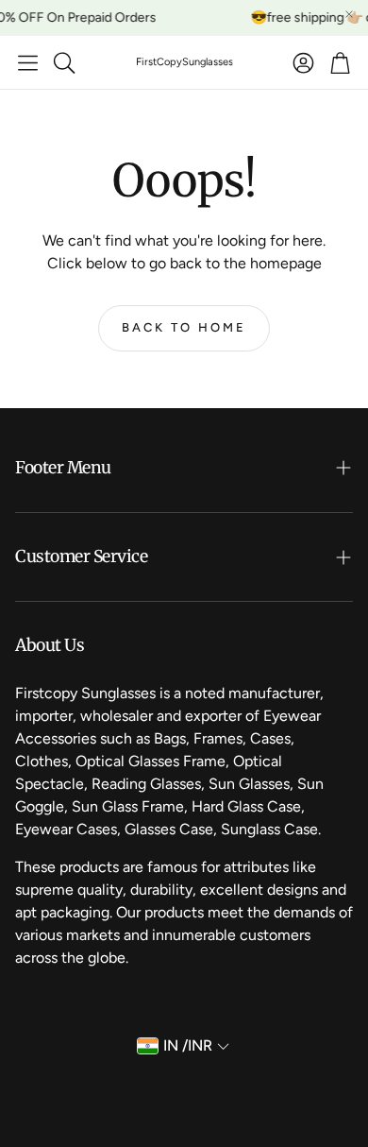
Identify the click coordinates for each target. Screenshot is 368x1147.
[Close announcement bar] (349, 14)
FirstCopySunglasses (184, 62)
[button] (28, 62)
